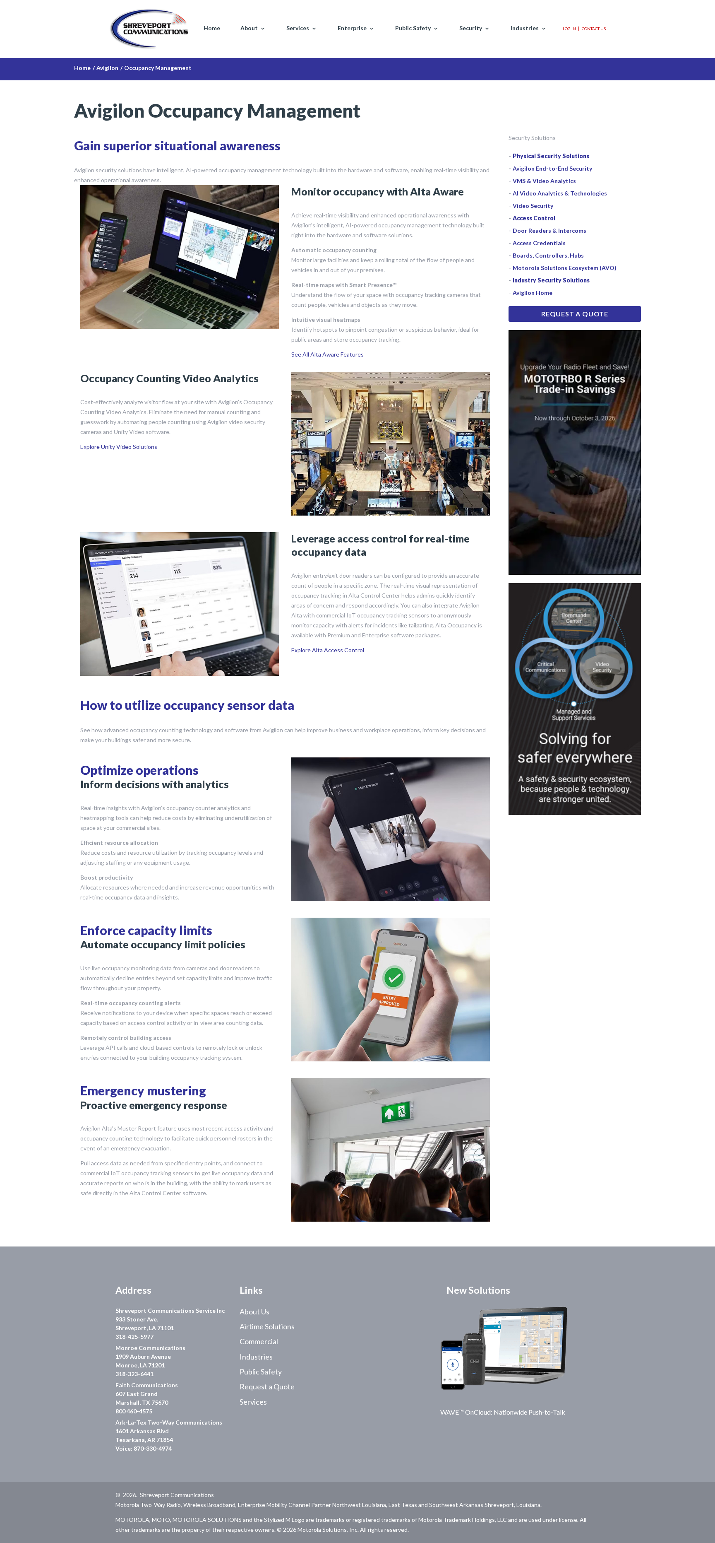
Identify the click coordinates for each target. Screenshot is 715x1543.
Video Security (533, 205)
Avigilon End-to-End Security (552, 168)
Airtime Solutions (267, 1326)
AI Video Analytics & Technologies (560, 193)
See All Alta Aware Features (327, 354)
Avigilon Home (532, 292)
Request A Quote (574, 314)
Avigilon (107, 67)
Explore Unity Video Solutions (118, 446)
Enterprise (352, 28)
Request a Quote (267, 1386)
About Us (254, 1311)
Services (297, 28)
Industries (525, 28)
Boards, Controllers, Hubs (548, 255)
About (249, 28)
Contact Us (594, 28)
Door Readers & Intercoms (549, 230)
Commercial (259, 1341)
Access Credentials (539, 242)
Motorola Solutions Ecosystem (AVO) (565, 267)
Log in (569, 28)
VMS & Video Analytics (544, 180)
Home (212, 28)
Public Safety (413, 28)
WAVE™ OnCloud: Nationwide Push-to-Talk (502, 1412)
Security (470, 28)
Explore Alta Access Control (327, 649)
